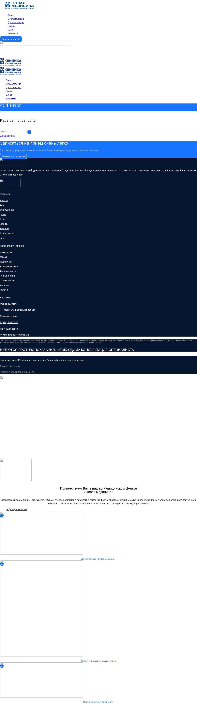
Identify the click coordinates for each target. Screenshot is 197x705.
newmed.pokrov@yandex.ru (14, 335)
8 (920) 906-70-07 (9, 322)
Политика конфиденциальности (17, 372)
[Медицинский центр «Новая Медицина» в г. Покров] (10, 65)
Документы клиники (10, 366)
